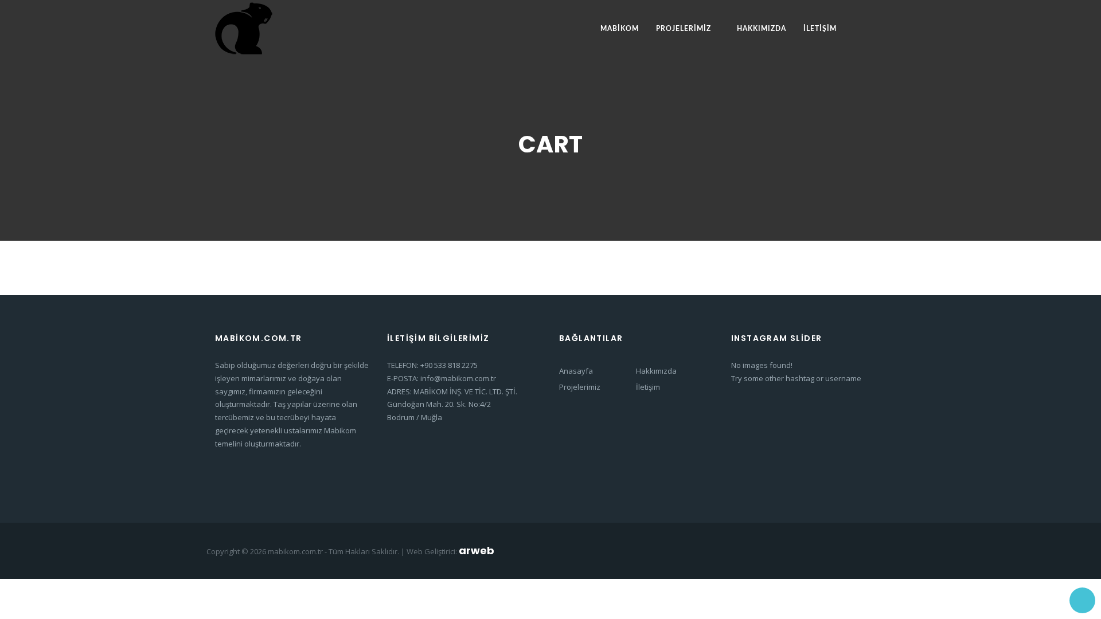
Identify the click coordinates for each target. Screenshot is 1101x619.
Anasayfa (576, 371)
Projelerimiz (683, 28)
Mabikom (619, 28)
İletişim (820, 28)
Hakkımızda (761, 28)
